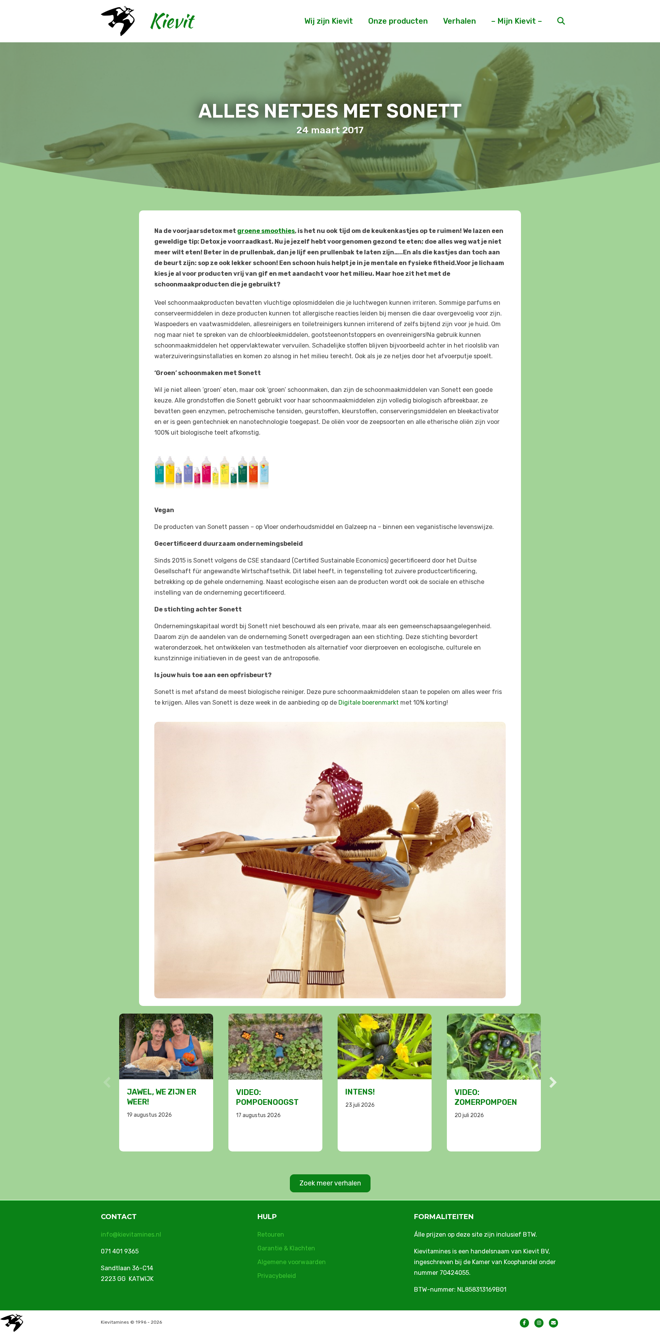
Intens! (250, 1091)
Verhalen (459, 21)
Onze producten (398, 21)
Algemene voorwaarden (291, 1262)
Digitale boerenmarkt (368, 702)
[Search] (554, 21)
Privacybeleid (276, 1275)
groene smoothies (266, 230)
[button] (107, 1082)
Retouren (270, 1234)
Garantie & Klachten (286, 1248)
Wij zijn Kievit (328, 21)
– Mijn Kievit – (516, 21)
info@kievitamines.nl (131, 1234)
